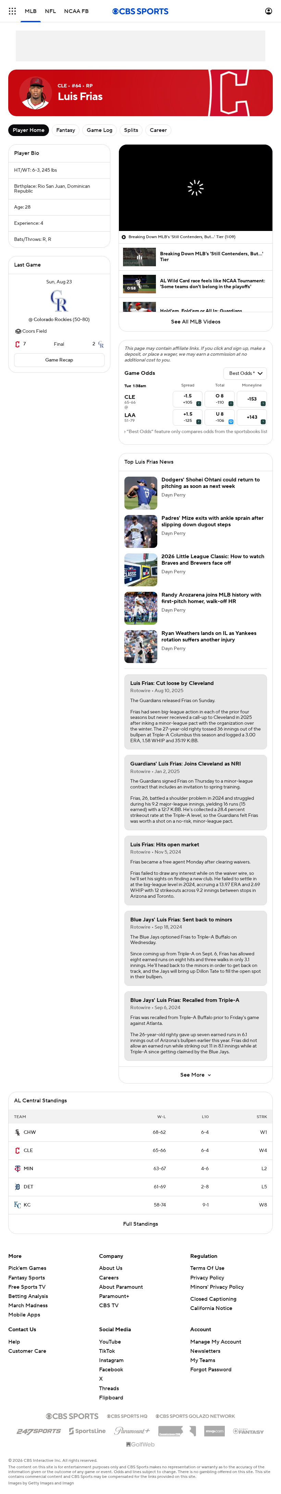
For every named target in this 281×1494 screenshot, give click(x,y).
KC (27, 1213)
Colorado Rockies (53, 320)
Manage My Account (215, 1350)
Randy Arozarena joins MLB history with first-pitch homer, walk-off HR (211, 606)
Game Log (99, 130)
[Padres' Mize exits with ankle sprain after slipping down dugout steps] (140, 539)
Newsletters (205, 1359)
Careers (109, 1286)
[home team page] (59, 301)
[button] (12, 11)
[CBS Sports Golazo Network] (195, 1423)
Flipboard (111, 1406)
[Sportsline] (87, 1438)
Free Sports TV (27, 1295)
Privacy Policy (207, 1286)
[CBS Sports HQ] (127, 1423)
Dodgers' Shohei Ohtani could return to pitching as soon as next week (210, 491)
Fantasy (65, 130)
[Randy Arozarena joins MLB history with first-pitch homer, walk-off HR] (140, 616)
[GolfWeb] (140, 1452)
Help (14, 1350)
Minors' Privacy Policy (217, 1295)
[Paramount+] (132, 1437)
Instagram (111, 1368)
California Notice (211, 1316)
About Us (110, 1276)
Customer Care (27, 1359)
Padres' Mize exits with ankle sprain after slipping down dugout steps (212, 529)
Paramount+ (114, 1304)
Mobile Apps (24, 1323)
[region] (195, 188)
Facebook (111, 1377)
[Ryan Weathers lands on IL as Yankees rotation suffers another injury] (140, 654)
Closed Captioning (213, 1307)
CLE (28, 1159)
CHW (30, 1141)
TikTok (107, 1359)
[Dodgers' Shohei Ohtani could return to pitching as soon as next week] (140, 501)
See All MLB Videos (195, 321)
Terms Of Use (207, 1276)
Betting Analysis (28, 1304)
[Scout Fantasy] (249, 1438)
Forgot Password (211, 1377)
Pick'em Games (27, 1276)
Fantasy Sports (26, 1286)
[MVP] (214, 1436)
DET (28, 1195)
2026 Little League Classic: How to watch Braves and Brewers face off (212, 568)
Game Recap (59, 360)
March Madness (28, 1313)
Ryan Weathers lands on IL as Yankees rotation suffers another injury (208, 644)
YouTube (110, 1350)
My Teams (202, 1368)
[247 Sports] (38, 1438)
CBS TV (109, 1313)
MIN (28, 1177)
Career (158, 130)
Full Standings (140, 1232)
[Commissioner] (177, 1436)
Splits (131, 130)
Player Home (29, 130)
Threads (109, 1396)
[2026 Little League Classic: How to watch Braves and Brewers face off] (140, 578)
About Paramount (121, 1295)
